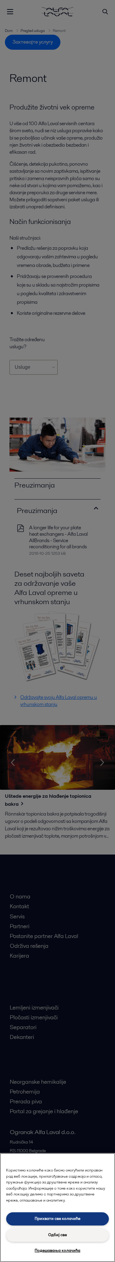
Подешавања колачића (57, 1250)
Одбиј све (57, 1235)
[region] (57, 1207)
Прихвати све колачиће (57, 1218)
